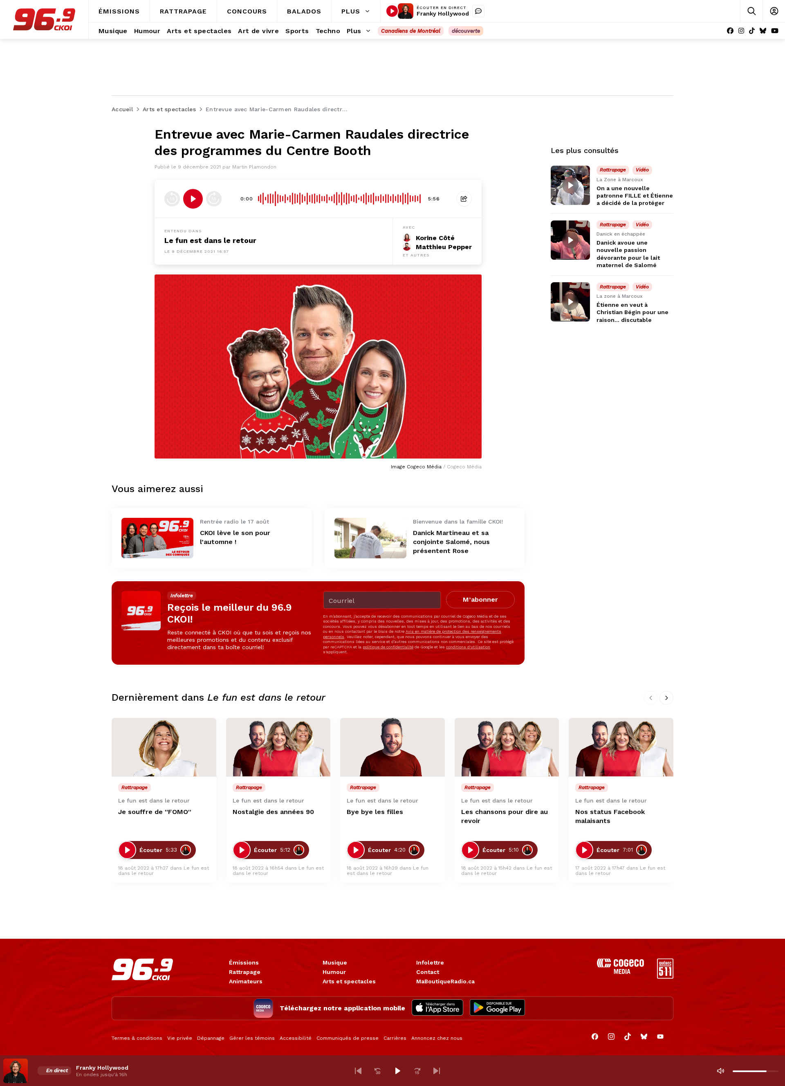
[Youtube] (774, 31)
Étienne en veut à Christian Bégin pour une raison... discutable (632, 312)
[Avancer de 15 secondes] (214, 199)
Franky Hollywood (443, 13)
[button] (358, 1071)
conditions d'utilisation (468, 647)
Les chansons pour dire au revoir (504, 816)
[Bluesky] (763, 31)
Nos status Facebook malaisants (610, 816)
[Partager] (464, 199)
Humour (334, 972)
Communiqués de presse (347, 1038)
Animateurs (245, 981)
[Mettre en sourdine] (720, 1071)
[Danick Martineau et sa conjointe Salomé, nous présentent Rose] (370, 538)
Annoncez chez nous (436, 1038)
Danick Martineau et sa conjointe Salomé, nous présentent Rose (451, 542)
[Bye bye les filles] (392, 747)
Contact (427, 972)
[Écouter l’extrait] (193, 199)
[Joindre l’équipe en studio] (478, 11)
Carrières (395, 1038)
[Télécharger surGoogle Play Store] (497, 1008)
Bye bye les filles (375, 812)
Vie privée (179, 1038)
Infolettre (430, 962)
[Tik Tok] (752, 31)
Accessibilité (296, 1038)
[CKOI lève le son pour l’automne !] (157, 538)
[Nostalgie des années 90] (278, 747)
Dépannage (210, 1038)
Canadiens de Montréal (410, 31)
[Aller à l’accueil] (44, 19)
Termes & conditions (137, 1038)
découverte (466, 31)
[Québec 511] (665, 976)
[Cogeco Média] (620, 972)
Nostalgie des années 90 (273, 812)
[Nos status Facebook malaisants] (621, 747)
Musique (335, 962)
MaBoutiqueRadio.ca (445, 981)
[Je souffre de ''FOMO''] (164, 747)
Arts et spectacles (349, 981)
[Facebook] (730, 31)
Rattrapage (244, 972)
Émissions (244, 962)
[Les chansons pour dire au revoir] (507, 747)
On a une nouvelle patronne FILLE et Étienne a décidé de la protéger (635, 195)
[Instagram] (741, 31)
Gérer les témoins (252, 1038)
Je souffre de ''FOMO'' (154, 812)
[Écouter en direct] (392, 11)
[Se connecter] (774, 11)
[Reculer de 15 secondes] (172, 199)
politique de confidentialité (388, 647)
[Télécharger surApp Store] (437, 1008)
